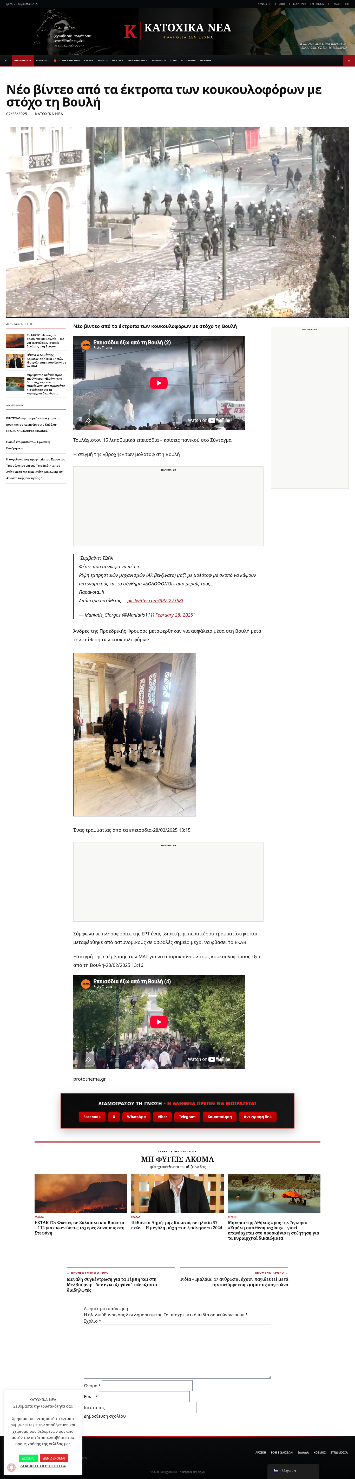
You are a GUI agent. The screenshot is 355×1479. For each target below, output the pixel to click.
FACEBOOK (317, 4)
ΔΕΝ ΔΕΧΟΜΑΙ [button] (54, 1458)
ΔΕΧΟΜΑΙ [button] (28, 1458)
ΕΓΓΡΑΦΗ (279, 4)
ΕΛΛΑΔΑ (89, 60)
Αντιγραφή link (258, 1116)
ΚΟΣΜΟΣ (103, 60)
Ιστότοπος (94, 1407)
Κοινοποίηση (220, 1116)
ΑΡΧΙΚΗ (260, 1452)
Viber (162, 1116)
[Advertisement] (168, 509)
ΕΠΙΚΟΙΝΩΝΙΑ (297, 4)
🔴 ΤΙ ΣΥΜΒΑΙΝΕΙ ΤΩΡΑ (67, 60)
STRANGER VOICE (138, 60)
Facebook (92, 1116)
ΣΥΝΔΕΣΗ (263, 4)
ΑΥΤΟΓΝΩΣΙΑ (188, 60)
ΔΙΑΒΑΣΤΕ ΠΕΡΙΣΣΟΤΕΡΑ (43, 1465)
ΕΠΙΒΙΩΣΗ (205, 60)
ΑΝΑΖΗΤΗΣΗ (341, 4)
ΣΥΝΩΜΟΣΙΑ (159, 60)
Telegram (187, 1116)
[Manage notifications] (11, 1467)
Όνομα (92, 1386)
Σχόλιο (92, 1321)
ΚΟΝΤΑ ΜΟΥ (43, 60)
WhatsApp (136, 1116)
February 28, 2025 (174, 615)
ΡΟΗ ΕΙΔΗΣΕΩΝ (23, 60)
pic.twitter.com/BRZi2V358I (155, 600)
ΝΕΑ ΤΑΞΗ (117, 60)
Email (91, 1396)
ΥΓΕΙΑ (173, 60)
